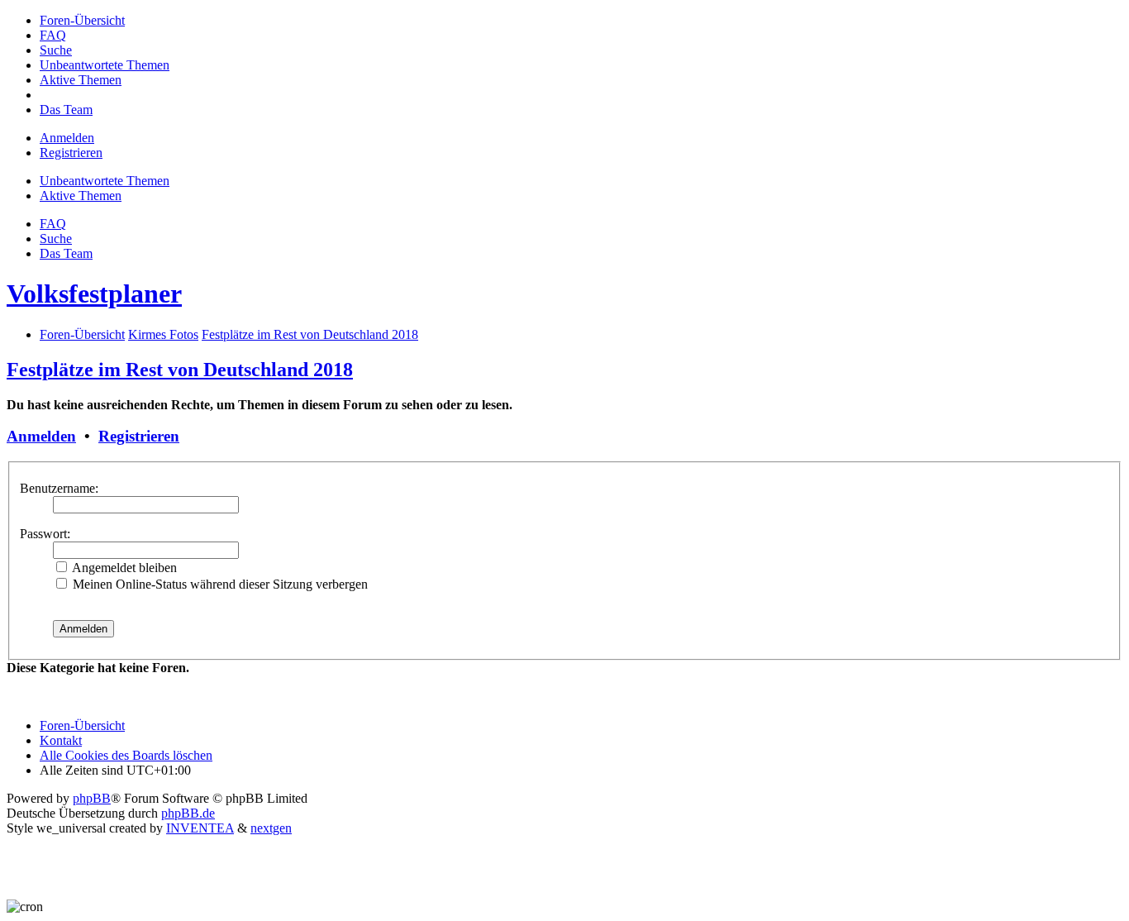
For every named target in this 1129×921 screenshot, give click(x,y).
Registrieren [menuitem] (71, 153)
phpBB (92, 798)
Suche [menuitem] (56, 238)
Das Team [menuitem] (66, 253)
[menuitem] (82, 20)
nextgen (271, 828)
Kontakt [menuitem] (61, 740)
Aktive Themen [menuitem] (80, 195)
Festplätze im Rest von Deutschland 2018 (180, 369)
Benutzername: (59, 488)
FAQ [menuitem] (53, 224)
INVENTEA (200, 828)
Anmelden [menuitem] (67, 138)
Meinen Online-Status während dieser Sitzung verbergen (218, 584)
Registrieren (138, 436)
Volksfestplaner (94, 293)
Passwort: (45, 534)
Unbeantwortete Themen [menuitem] (104, 181)
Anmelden (41, 436)
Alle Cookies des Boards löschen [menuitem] (126, 755)
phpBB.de (188, 813)
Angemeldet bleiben (123, 568)
